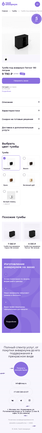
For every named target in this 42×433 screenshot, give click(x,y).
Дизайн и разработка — (19, 423)
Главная (5, 11)
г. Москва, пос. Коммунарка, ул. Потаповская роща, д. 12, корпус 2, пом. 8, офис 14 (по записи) (21, 411)
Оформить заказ (21, 81)
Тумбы (14, 11)
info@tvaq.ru (21, 383)
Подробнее (6, 91)
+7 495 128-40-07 (21, 392)
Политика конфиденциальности (21, 420)
